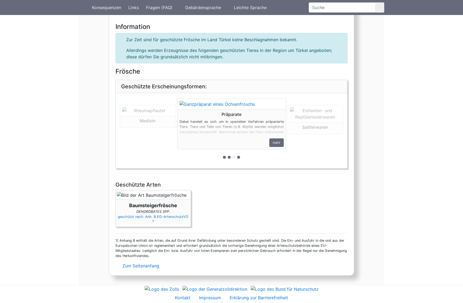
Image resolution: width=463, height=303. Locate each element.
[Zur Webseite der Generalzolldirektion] (214, 288)
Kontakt (183, 297)
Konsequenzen (106, 7)
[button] (148, 131)
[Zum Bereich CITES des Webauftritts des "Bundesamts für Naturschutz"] (285, 288)
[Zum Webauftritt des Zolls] (162, 288)
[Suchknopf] (379, 7)
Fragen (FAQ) (159, 7)
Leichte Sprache (250, 7)
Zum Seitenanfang (140, 265)
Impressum (210, 297)
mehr (276, 143)
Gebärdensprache (203, 7)
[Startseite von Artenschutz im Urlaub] (83, 7)
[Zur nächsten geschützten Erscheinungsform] (232, 104)
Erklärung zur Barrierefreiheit (259, 297)
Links (133, 7)
